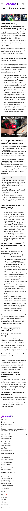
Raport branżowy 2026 (6, 450)
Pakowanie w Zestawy (6, 483)
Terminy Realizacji (5, 442)
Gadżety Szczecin (5, 488)
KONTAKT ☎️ (4, 494)
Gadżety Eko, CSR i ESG (6, 462)
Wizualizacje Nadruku (6, 438)
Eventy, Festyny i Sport (6, 461)
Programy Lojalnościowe (7, 482)
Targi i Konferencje (5, 457)
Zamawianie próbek (5, 443)
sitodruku (23, 64)
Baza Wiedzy (4, 448)
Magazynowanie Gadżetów (7, 480)
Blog (2, 501)
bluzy (13, 94)
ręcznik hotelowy (8, 218)
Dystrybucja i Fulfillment (6, 478)
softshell (13, 286)
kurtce (13, 33)
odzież (23, 92)
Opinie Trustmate (5, 496)
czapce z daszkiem (6, 35)
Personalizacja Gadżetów (7, 476)
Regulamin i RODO (5, 506)
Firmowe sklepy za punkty (7, 487)
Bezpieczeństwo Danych (7, 507)
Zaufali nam (4, 497)
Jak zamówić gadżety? (6, 436)
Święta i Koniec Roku (6, 469)
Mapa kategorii (4, 504)
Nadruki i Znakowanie (6, 475)
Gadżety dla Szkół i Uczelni (7, 466)
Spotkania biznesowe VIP (7, 467)
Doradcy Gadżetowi (5, 440)
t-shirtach (16, 261)
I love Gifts (3, 502)
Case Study (4, 499)
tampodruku (6, 150)
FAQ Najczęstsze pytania (7, 447)
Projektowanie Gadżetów (7, 485)
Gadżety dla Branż (5, 456)
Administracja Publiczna (6, 464)
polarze (24, 32)
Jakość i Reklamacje (6, 445)
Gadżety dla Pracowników (7, 459)
